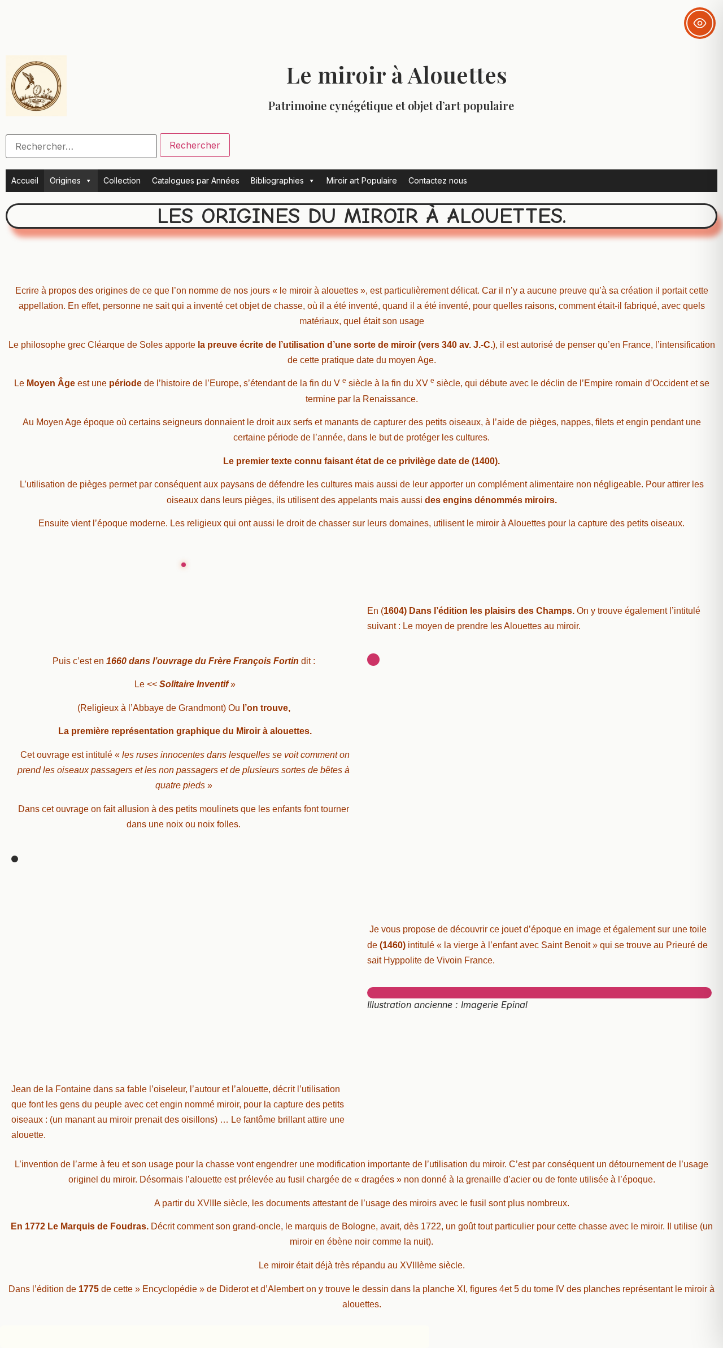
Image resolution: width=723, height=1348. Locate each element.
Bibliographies (277, 180)
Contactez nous (437, 180)
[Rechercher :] (81, 146)
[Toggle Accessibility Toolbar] (700, 23)
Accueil (24, 180)
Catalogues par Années (195, 180)
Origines (65, 180)
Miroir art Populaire (361, 180)
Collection (122, 180)
